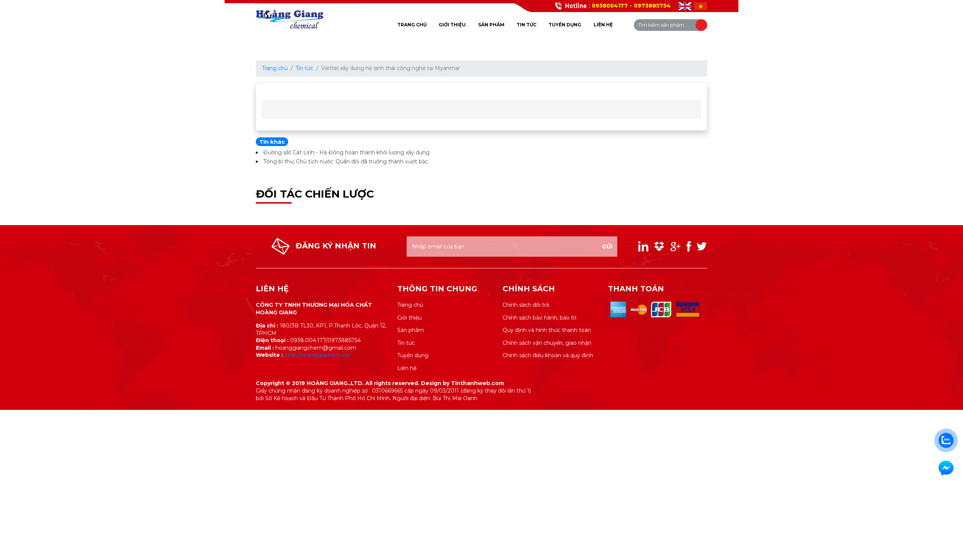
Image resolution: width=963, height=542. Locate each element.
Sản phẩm (491, 24)
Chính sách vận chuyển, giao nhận (547, 343)
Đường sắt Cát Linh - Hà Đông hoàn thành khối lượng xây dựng (346, 152)
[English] (685, 6)
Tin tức (526, 24)
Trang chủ (412, 24)
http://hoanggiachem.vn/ (317, 355)
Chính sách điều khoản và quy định (548, 355)
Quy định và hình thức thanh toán (547, 330)
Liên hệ (603, 24)
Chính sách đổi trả (526, 304)
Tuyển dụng (564, 24)
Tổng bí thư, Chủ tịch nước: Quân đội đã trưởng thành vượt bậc (345, 161)
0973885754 (652, 5)
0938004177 (610, 5)
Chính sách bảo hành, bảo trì (539, 317)
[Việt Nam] (700, 6)
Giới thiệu (452, 24)
